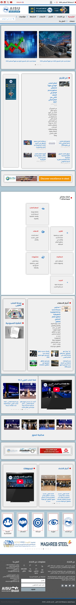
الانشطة (33, 16)
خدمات (72, 21)
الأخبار (50, 16)
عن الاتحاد (61, 16)
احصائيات (59, 256)
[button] (50, 2)
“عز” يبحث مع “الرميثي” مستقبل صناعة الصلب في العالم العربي (65, 354)
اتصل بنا (62, 21)
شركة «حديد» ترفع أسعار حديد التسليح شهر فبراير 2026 (43, 354)
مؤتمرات (22, 16)
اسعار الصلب (34, 207)
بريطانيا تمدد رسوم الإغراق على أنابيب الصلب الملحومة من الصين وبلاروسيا (40, 144)
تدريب (61, 280)
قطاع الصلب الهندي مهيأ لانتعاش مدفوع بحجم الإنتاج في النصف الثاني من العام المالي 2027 (52, 92)
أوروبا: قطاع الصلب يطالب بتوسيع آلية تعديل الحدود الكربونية (40, 157)
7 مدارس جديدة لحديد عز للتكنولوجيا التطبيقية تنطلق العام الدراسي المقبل (55, 314)
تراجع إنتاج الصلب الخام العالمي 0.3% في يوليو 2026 (64, 143)
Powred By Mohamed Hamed (10, 602)
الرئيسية (71, 16)
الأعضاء (42, 16)
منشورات (35, 256)
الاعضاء (35, 231)
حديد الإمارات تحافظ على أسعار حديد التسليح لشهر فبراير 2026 (65, 364)
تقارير (61, 231)
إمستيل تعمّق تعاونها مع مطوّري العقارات (44, 363)
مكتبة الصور (38, 435)
